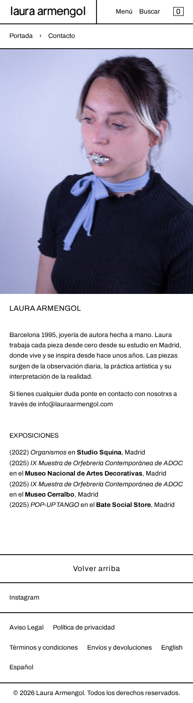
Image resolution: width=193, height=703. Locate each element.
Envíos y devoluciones (119, 647)
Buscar (149, 11)
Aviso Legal (26, 627)
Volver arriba (96, 568)
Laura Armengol (60, 692)
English (172, 647)
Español (21, 667)
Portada (21, 35)
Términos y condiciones (43, 647)
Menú (124, 11)
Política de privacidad (84, 627)
